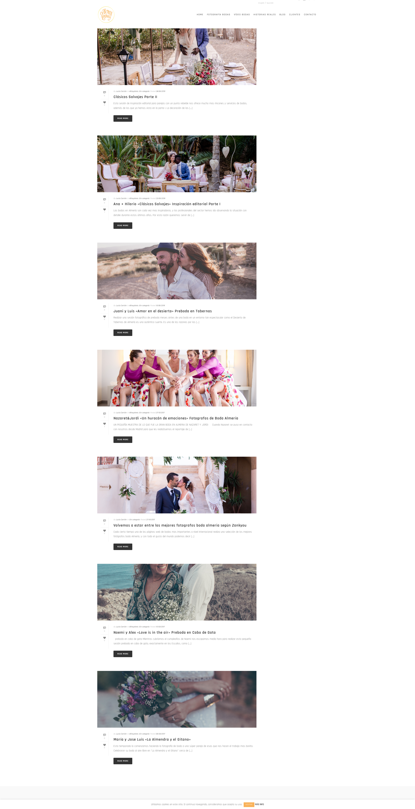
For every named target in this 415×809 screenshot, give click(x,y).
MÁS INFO (259, 804)
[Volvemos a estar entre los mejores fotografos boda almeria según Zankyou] (176, 485)
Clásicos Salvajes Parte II (135, 96)
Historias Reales (265, 14)
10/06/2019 (160, 305)
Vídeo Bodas (242, 14)
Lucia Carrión (121, 91)
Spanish (270, 3)
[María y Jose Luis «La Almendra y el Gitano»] (176, 699)
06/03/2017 (160, 734)
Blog (282, 14)
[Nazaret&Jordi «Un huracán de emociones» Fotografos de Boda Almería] (176, 378)
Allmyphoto (133, 91)
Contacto (310, 14)
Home (200, 14)
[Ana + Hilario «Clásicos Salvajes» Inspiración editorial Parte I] (176, 163)
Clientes (294, 14)
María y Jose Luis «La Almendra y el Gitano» (152, 739)
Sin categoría (144, 91)
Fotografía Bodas (218, 14)
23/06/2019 (160, 198)
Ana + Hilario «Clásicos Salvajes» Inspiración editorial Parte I (166, 204)
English (261, 3)
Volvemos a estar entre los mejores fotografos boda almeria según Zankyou (180, 525)
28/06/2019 (160, 91)
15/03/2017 (160, 627)
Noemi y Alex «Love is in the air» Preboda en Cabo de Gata (164, 632)
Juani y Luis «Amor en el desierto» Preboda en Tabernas (162, 311)
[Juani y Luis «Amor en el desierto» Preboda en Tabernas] (176, 271)
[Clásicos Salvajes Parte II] (176, 56)
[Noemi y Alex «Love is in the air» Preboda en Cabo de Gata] (176, 592)
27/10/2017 (160, 412)
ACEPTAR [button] (249, 804)
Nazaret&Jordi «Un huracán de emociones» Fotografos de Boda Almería (175, 418)
